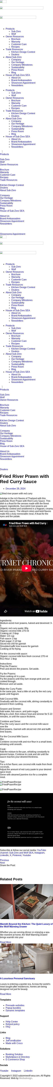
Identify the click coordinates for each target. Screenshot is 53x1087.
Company (16, 59)
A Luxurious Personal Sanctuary (17, 978)
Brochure (15, 39)
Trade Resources (14, 49)
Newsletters (17, 85)
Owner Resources (15, 36)
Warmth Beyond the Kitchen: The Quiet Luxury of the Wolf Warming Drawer (26, 925)
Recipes (15, 47)
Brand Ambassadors (21, 80)
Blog (13, 72)
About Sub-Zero (14, 57)
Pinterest (16, 855)
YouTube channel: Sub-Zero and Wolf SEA (23, 851)
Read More (5, 942)
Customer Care (19, 44)
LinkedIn (4, 855)
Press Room (17, 70)
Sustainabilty (17, 67)
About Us (16, 77)
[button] (26, 868)
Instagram (39, 853)
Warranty (15, 41)
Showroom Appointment (23, 83)
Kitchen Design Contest (23, 52)
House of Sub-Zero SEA (18, 75)
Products (10, 29)
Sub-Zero (16, 31)
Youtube (26, 855)
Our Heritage (17, 62)
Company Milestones (22, 65)
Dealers (15, 54)
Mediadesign (25, 1078)
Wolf (13, 34)
